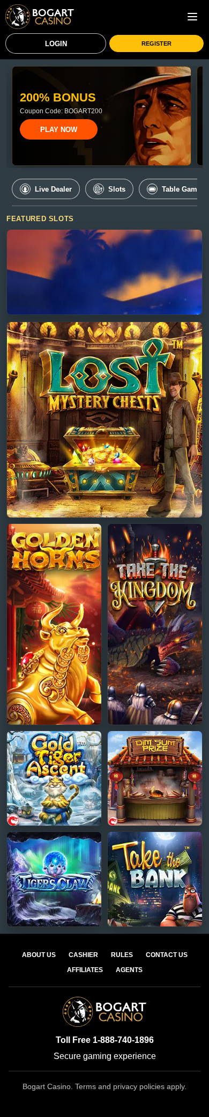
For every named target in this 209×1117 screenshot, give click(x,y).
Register (156, 43)
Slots (116, 189)
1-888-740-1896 (123, 1040)
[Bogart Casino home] (39, 16)
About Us (39, 955)
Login (56, 44)
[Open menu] (192, 16)
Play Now (58, 130)
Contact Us (167, 955)
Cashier (83, 955)
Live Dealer (53, 189)
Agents (129, 970)
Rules (122, 955)
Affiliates (85, 970)
